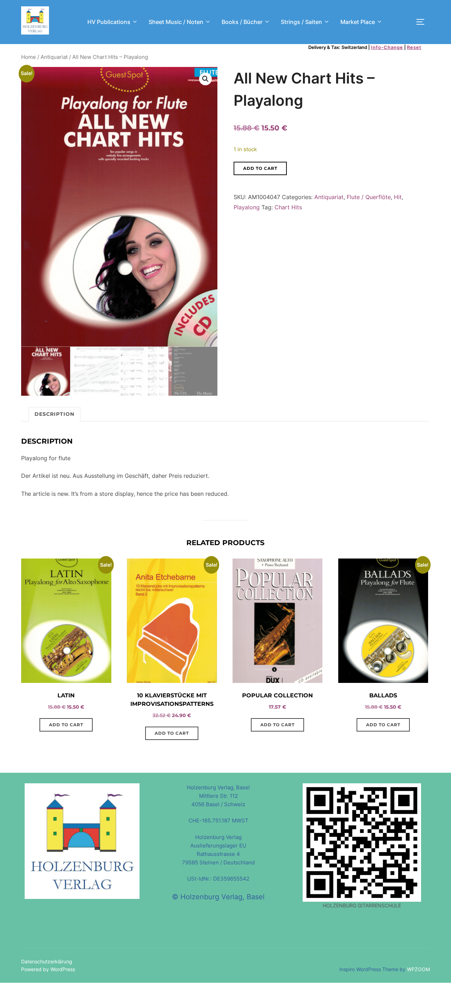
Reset (414, 47)
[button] (205, 79)
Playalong (247, 207)
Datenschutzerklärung (46, 961)
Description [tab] (54, 414)
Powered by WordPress (48, 969)
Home (28, 57)
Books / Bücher (242, 21)
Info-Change (387, 47)
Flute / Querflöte (369, 197)
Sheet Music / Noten (176, 21)
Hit (398, 197)
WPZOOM (418, 969)
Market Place (357, 21)
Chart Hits (288, 207)
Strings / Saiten (301, 21)
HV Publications (108, 21)
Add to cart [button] (66, 724)
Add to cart (260, 168)
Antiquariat (54, 57)
